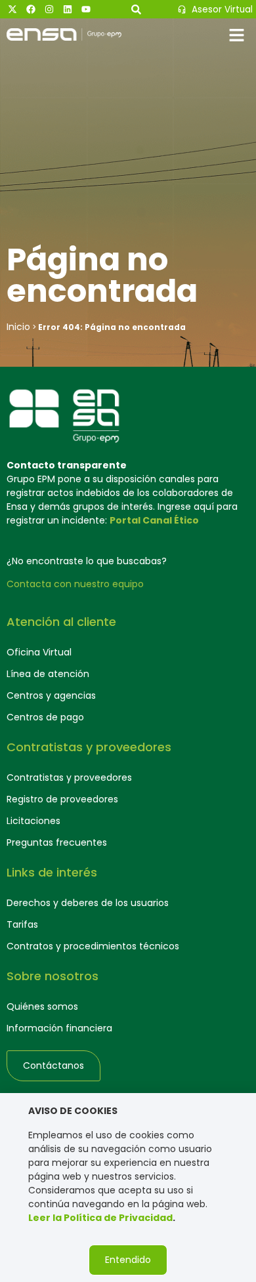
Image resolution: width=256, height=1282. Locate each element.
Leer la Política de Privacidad (100, 1217)
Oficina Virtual (39, 652)
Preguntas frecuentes (57, 842)
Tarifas (22, 924)
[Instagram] (49, 9)
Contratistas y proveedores (69, 777)
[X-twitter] (12, 9)
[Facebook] (31, 9)
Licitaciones (33, 820)
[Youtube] (86, 9)
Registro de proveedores (62, 799)
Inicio (18, 326)
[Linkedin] (67, 9)
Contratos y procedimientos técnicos (93, 946)
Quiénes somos (42, 1006)
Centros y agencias (51, 695)
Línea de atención (48, 673)
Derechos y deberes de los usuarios (88, 902)
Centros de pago (45, 717)
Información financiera (59, 1028)
